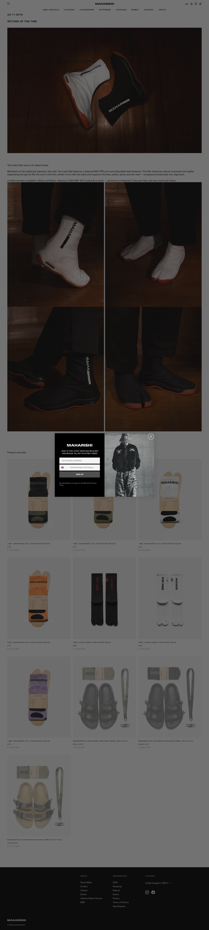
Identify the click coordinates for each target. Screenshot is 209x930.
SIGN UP (79, 474)
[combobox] (64, 467)
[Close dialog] (151, 436)
